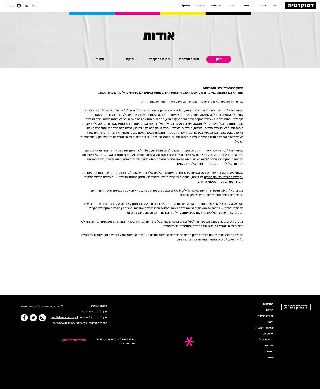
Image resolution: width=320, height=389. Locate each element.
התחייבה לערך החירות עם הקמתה (202, 150)
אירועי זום (268, 334)
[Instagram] (42, 317)
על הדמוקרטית (266, 316)
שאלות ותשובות (265, 328)
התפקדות (268, 304)
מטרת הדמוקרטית (232, 101)
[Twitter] (33, 317)
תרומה (270, 310)
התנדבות (269, 351)
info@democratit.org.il (64, 317)
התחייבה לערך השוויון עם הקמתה (205, 110)
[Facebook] (24, 317)
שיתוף (270, 357)
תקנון (270, 322)
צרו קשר (269, 345)
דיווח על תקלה (266, 340)
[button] (263, 5)
